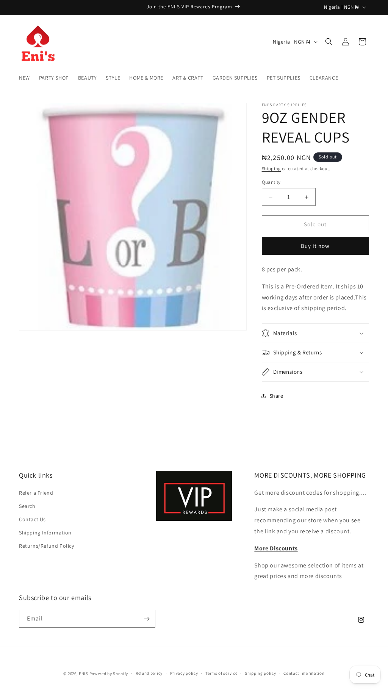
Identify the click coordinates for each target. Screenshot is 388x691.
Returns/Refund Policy (46, 545)
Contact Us (32, 519)
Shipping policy (260, 673)
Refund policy (149, 673)
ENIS (83, 673)
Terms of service (221, 673)
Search (27, 506)
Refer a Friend (36, 492)
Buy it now (315, 245)
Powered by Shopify (108, 673)
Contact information (303, 673)
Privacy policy (184, 673)
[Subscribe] (146, 619)
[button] (329, 41)
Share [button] (276, 395)
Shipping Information (45, 532)
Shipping (271, 168)
